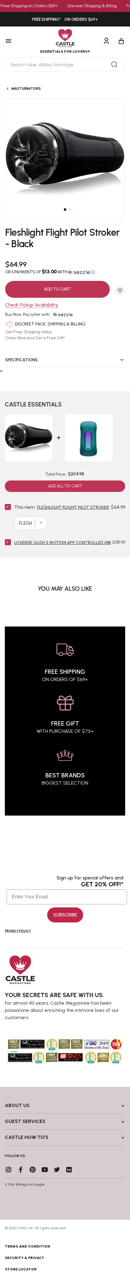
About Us (17, 1105)
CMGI (22, 1228)
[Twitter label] (56, 1169)
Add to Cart (57, 289)
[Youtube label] (44, 1169)
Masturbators (26, 88)
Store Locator (21, 1269)
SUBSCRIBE (65, 915)
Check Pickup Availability (31, 305)
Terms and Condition (27, 1246)
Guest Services (25, 1121)
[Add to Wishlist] (120, 290)
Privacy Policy (18, 931)
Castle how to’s (26, 1137)
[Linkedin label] (69, 1169)
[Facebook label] (20, 1169)
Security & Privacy (24, 1258)
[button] (65, 272)
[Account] (106, 41)
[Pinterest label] (32, 1169)
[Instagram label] (8, 1169)
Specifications (21, 359)
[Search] (114, 65)
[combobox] (65, 65)
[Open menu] (17, 41)
